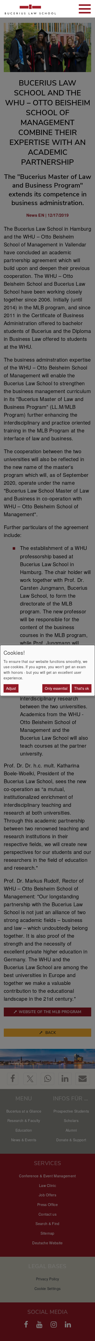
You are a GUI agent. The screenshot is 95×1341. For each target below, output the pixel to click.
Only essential (56, 688)
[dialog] (47, 670)
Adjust (11, 688)
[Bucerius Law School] (30, 9)
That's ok (81, 688)
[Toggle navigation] (85, 9)
